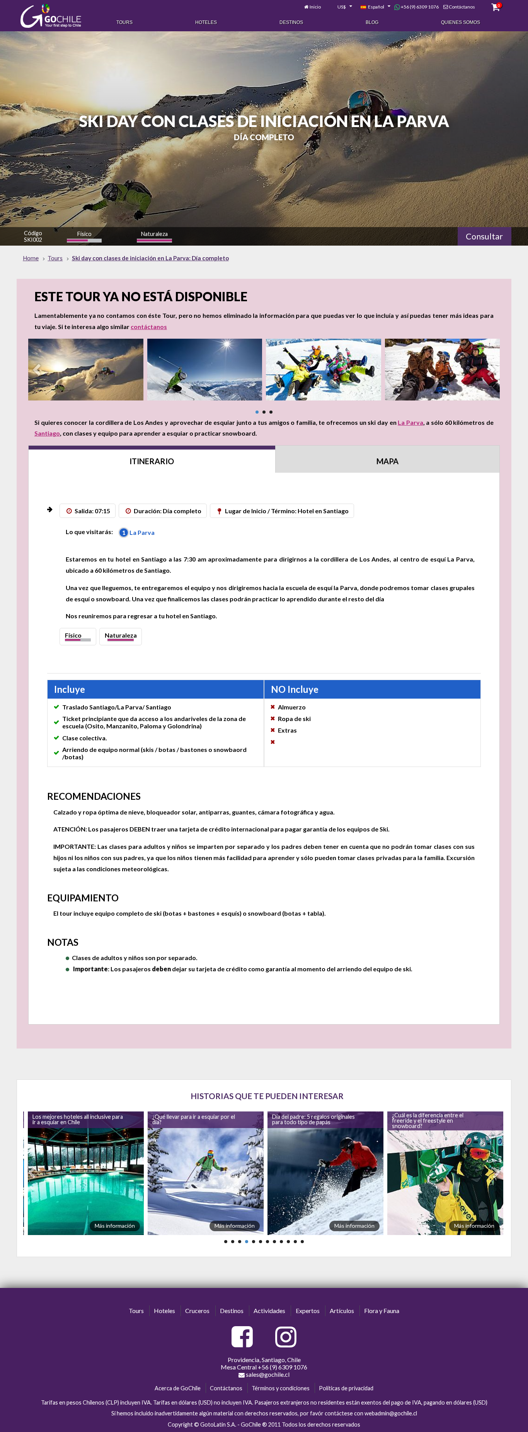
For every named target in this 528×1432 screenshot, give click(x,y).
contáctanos (149, 326)
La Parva (410, 422)
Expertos (308, 1310)
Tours (124, 22)
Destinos (291, 22)
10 (288, 1241)
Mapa (387, 461)
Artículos (342, 1310)
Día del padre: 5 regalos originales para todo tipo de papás (192, 1119)
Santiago (47, 433)
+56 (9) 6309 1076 (419, 7)
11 (295, 1241)
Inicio (315, 7)
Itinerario (151, 461)
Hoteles (206, 22)
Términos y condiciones (281, 1388)
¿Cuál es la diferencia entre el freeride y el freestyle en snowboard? (306, 1121)
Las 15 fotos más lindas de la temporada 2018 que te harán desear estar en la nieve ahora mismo (435, 1121)
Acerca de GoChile (178, 1388)
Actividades (269, 1310)
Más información (113, 1225)
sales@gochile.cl (267, 1374)
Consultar (484, 236)
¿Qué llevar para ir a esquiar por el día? (72, 1119)
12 (302, 1241)
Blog (372, 22)
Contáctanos (462, 7)
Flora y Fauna (381, 1310)
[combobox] (340, 7)
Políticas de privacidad (346, 1388)
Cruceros (197, 1310)
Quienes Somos (460, 22)
